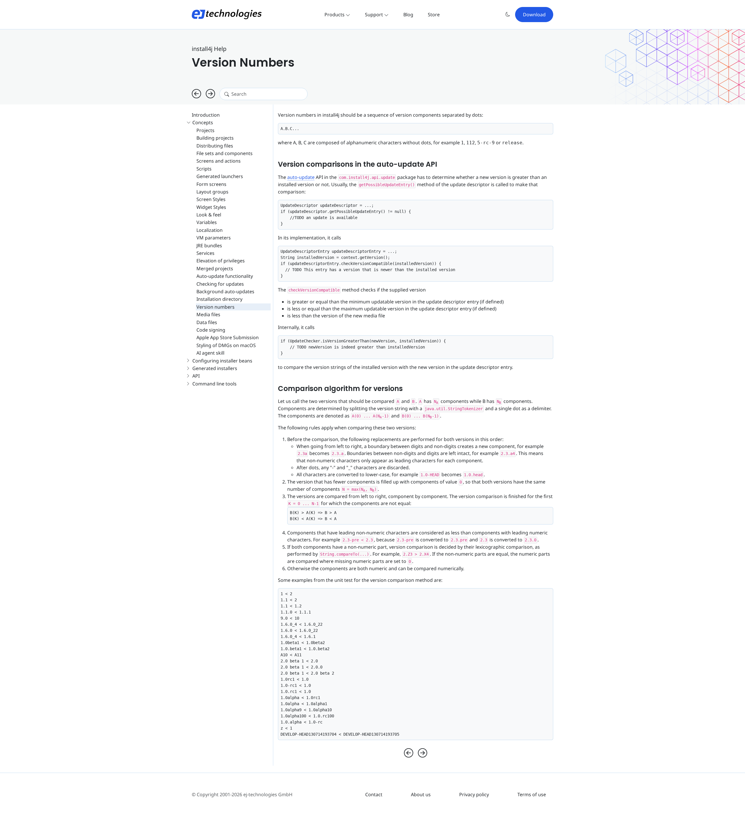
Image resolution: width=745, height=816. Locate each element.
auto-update (301, 177)
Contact (373, 794)
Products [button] (335, 14)
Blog (408, 14)
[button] (508, 14)
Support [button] (374, 14)
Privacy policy (474, 794)
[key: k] (210, 94)
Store (434, 14)
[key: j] (196, 94)
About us (421, 794)
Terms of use (531, 794)
